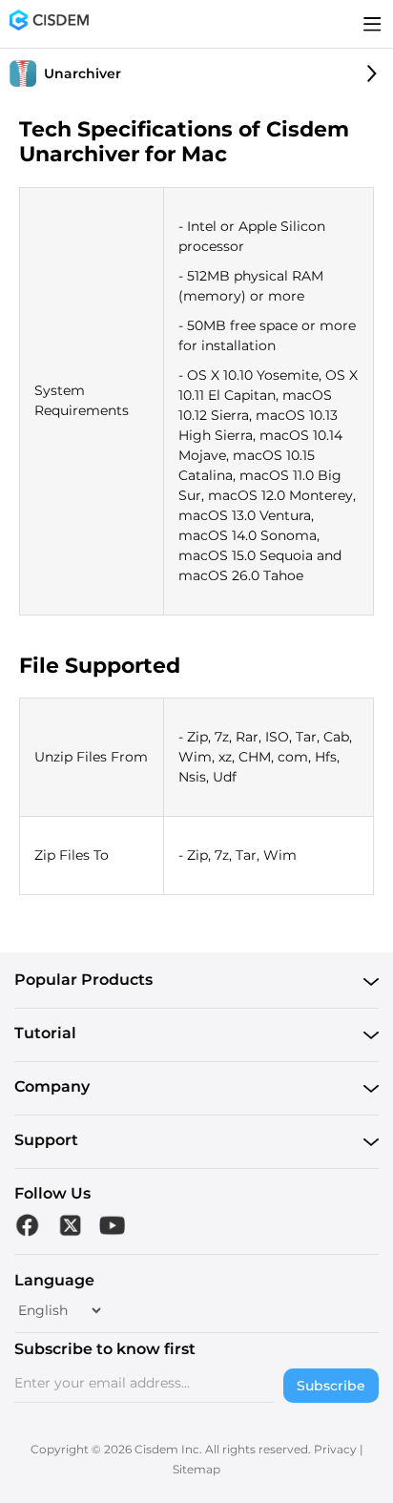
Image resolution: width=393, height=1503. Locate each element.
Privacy (335, 1449)
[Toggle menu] (372, 23)
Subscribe (331, 1385)
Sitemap (196, 1469)
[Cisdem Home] (49, 24)
